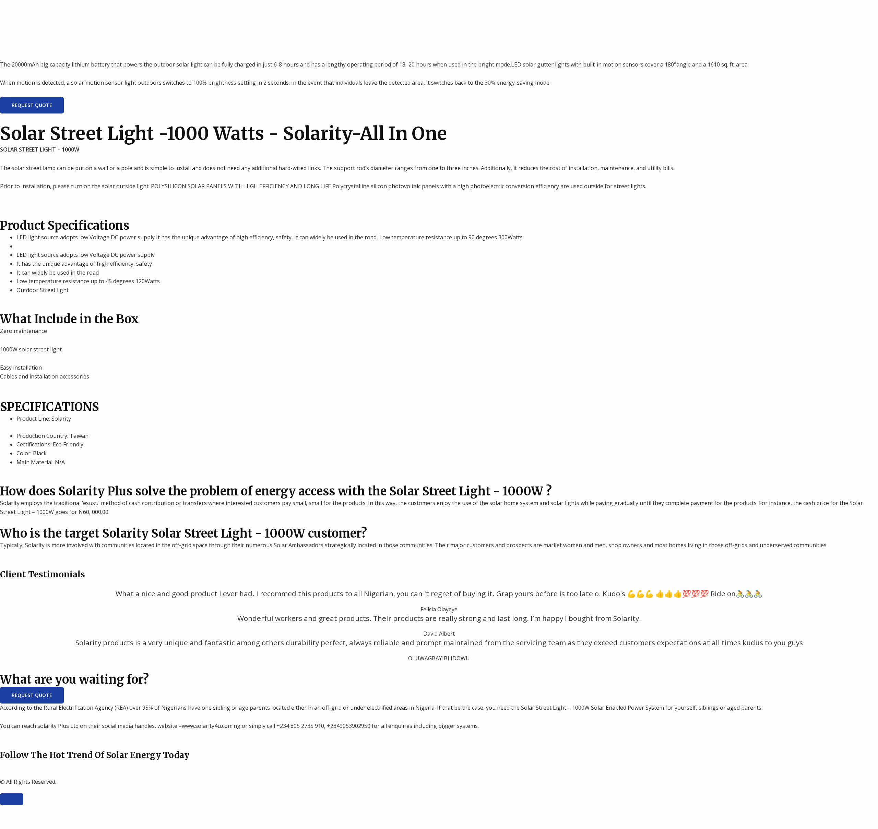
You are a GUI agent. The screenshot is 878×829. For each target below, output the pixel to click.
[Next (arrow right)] (36, 823)
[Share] (61, 811)
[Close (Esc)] (85, 811)
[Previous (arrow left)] (11, 823)
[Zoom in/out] (11, 811)
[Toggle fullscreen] (36, 811)
